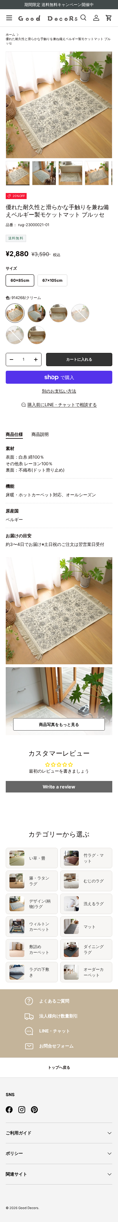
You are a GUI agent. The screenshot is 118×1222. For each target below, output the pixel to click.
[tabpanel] (59, 496)
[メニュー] (9, 18)
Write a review (59, 787)
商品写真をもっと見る (59, 724)
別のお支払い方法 (59, 391)
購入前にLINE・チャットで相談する (62, 404)
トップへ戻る (59, 1067)
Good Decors (28, 1208)
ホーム (10, 35)
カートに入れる (79, 359)
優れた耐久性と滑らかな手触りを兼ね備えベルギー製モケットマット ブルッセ (58, 41)
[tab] (14, 434)
